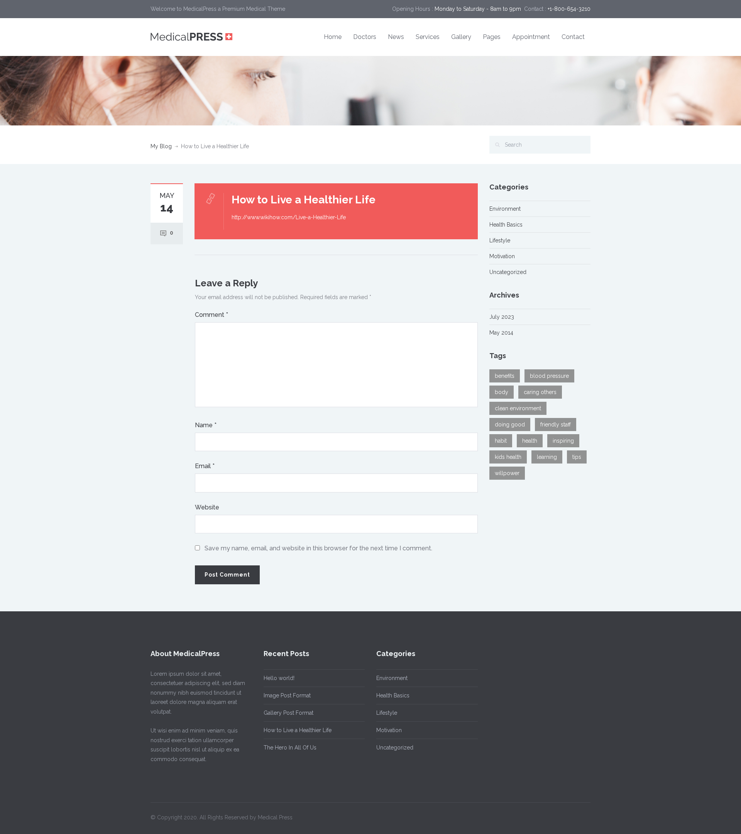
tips (576, 457)
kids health (508, 457)
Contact (573, 37)
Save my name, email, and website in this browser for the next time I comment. (318, 548)
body (501, 392)
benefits (504, 376)
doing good (510, 424)
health (529, 441)
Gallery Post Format (288, 713)
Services (428, 37)
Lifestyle (499, 240)
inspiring (563, 441)
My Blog (161, 146)
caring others (540, 392)
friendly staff (555, 424)
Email (205, 466)
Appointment (531, 37)
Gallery (461, 37)
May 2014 (501, 333)
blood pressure (549, 376)
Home (333, 37)
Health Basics (506, 225)
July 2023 (501, 317)
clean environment (518, 408)
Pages (492, 37)
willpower (507, 473)
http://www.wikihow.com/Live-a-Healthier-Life (289, 217)
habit (501, 441)
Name (206, 425)
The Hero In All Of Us (290, 747)
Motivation (502, 256)
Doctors (364, 37)
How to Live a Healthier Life (298, 730)
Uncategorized (507, 272)
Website (207, 507)
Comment (211, 314)
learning (547, 457)
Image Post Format (287, 695)
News (396, 37)
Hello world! (279, 678)
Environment (505, 209)
